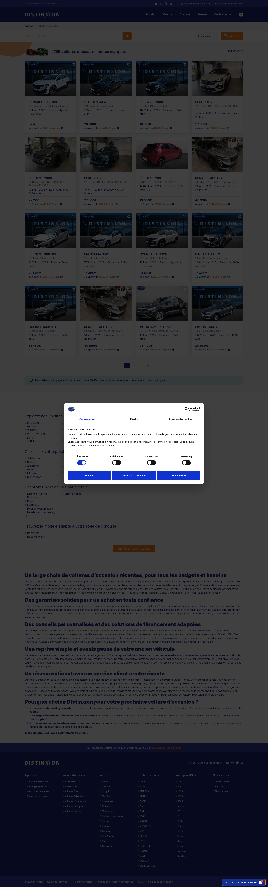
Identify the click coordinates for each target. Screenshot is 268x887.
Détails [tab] (134, 419)
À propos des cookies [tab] (180, 419)
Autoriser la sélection (134, 475)
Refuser (89, 475)
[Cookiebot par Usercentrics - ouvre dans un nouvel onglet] (186, 409)
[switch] (116, 462)
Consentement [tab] (87, 419)
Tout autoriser (178, 475)
